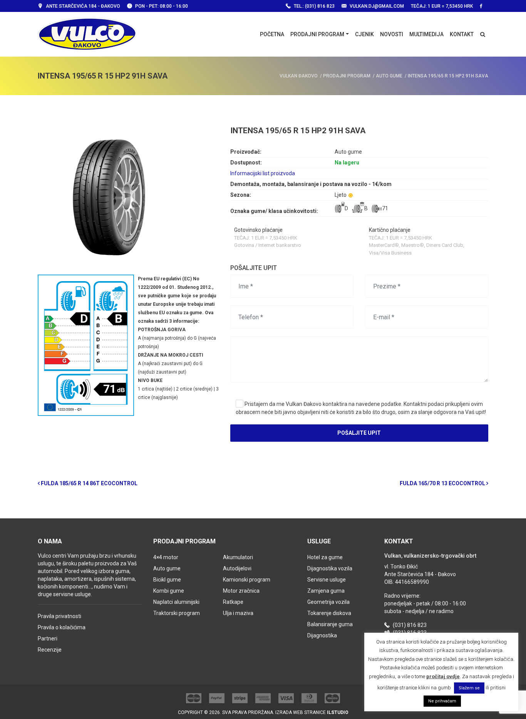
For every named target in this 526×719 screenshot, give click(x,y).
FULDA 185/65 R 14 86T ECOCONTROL (88, 483)
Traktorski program (176, 613)
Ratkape (233, 602)
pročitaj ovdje (443, 676)
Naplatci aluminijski (176, 602)
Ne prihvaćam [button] (442, 701)
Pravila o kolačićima (61, 627)
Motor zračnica (241, 591)
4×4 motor (165, 557)
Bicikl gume (167, 580)
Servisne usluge (326, 580)
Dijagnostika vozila (329, 568)
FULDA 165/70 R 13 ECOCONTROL (443, 483)
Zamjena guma (326, 591)
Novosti (391, 34)
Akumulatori (238, 557)
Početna (272, 34)
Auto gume (167, 568)
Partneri (47, 638)
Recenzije (50, 650)
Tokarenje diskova (329, 613)
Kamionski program (246, 580)
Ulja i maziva (238, 613)
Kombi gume (168, 591)
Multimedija (426, 34)
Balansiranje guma (330, 624)
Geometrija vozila (328, 602)
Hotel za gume (325, 557)
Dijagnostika (322, 635)
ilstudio (337, 712)
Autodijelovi (237, 568)
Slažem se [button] (469, 688)
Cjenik (364, 34)
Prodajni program (317, 34)
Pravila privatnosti (59, 616)
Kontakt (462, 34)
